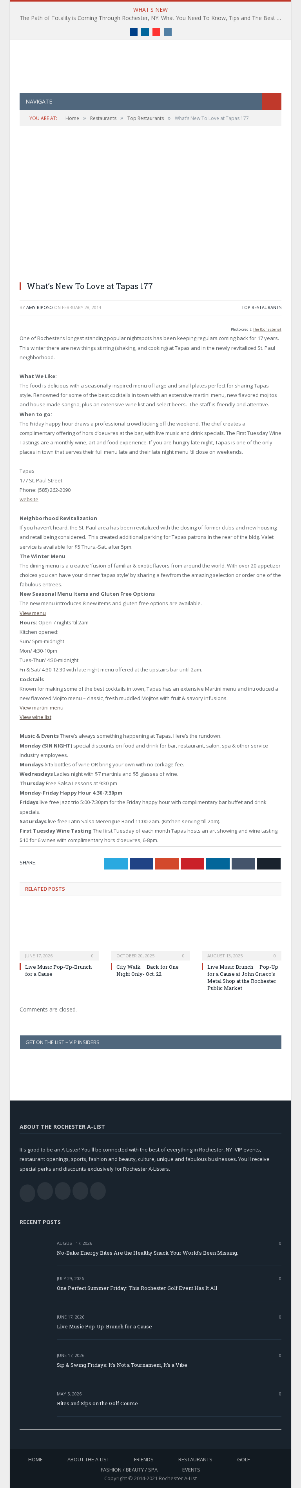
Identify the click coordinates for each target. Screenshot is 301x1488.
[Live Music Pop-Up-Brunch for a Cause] (59, 932)
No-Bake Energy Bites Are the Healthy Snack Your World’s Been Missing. (147, 1252)
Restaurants (195, 1459)
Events (191, 1469)
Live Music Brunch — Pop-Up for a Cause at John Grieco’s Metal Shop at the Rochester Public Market (242, 977)
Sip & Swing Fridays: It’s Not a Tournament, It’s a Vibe (122, 1364)
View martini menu (41, 707)
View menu (33, 613)
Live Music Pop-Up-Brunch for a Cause (104, 1326)
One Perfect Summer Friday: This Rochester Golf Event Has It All (137, 1288)
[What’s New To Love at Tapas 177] (150, 209)
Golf (243, 1459)
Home (35, 1459)
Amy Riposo (39, 307)
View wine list (35, 716)
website (29, 499)
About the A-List (88, 1459)
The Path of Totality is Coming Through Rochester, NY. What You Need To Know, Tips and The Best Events (152, 18)
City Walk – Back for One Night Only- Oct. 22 (147, 970)
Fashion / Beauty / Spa (129, 1469)
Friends (144, 1459)
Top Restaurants (261, 307)
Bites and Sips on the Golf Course (97, 1403)
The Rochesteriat (267, 329)
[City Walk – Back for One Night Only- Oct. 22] (150, 932)
